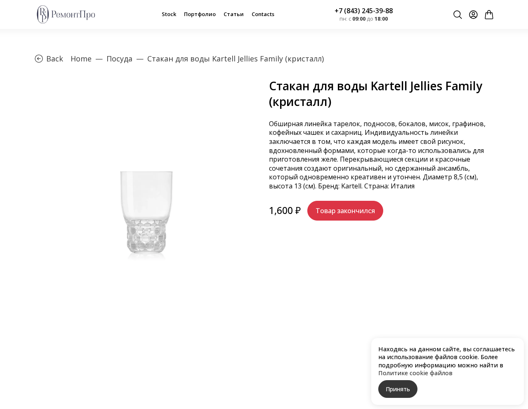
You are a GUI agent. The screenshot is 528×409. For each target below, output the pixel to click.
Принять (398, 389)
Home (81, 58)
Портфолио (200, 14)
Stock (169, 14)
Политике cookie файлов (415, 373)
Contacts (263, 14)
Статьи (234, 14)
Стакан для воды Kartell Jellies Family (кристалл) (235, 58)
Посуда (119, 58)
